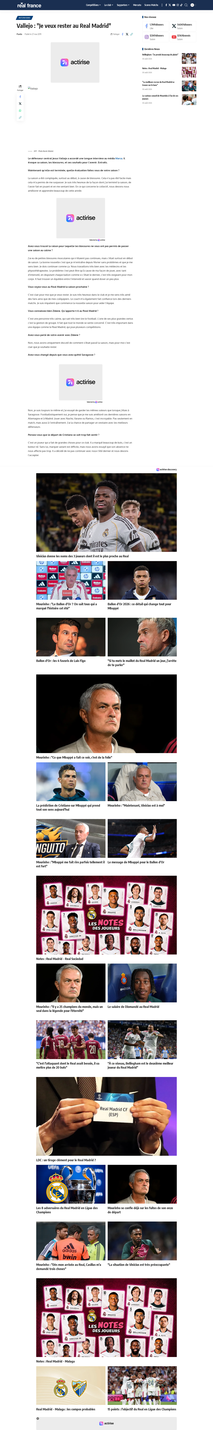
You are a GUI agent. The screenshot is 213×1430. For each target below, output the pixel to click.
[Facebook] (166, 5)
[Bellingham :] (189, 58)
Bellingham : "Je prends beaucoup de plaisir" (160, 54)
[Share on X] (127, 34)
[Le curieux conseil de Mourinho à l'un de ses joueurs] (189, 99)
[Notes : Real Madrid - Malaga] (189, 72)
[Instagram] (178, 5)
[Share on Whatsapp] (20, 110)
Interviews (24, 18)
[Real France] (35, 5)
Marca (118, 158)
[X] (170, 5)
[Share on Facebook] (123, 34)
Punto (19, 34)
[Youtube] (183, 37)
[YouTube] (174, 5)
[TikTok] (181, 5)
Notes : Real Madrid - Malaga (154, 68)
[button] (162, 5)
